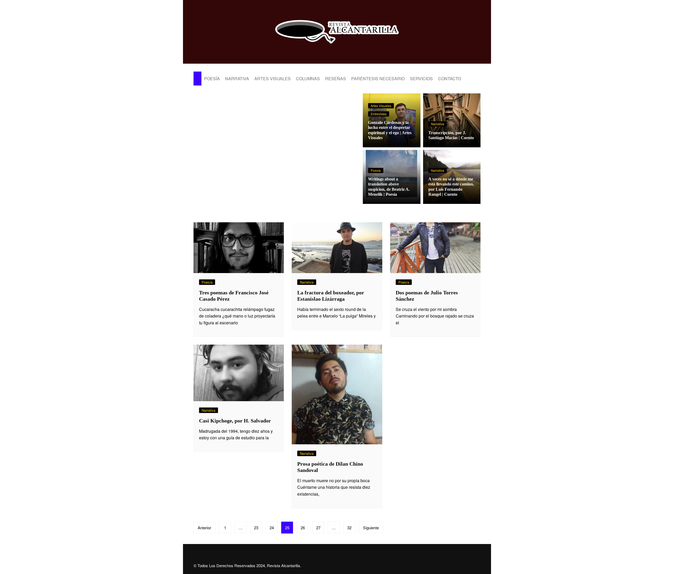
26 (303, 527)
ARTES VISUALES (272, 78)
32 (349, 527)
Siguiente (371, 527)
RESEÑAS (335, 78)
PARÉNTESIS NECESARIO (378, 78)
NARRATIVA (237, 78)
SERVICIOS (421, 78)
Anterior (204, 527)
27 (318, 527)
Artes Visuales (381, 105)
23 (256, 527)
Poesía (376, 170)
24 (272, 527)
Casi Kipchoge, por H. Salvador (235, 421)
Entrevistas (378, 114)
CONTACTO (449, 78)
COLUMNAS (308, 78)
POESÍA (212, 78)
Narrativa (437, 124)
